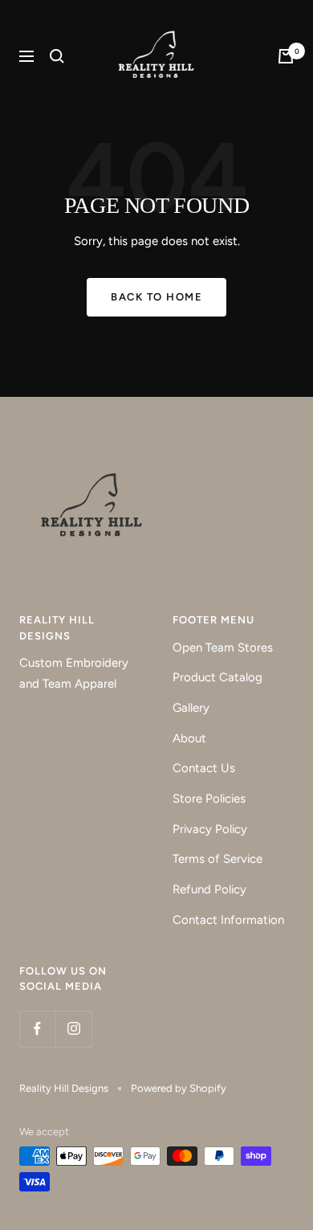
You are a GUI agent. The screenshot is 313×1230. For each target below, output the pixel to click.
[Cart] (286, 56)
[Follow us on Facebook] (37, 1029)
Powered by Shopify (178, 1088)
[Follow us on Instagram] (73, 1029)
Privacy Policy (210, 829)
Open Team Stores (223, 647)
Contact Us (204, 768)
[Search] (57, 56)
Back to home (156, 297)
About (189, 738)
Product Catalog (217, 677)
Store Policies (209, 798)
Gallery (191, 708)
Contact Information (228, 920)
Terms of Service (217, 859)
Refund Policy (209, 889)
